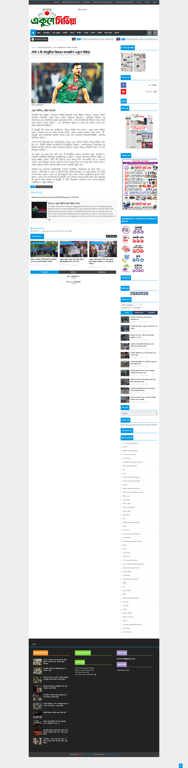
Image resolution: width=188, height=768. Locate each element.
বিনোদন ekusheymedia (131, 477)
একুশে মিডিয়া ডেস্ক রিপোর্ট (130, 579)
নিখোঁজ (125, 609)
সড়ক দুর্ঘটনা (126, 500)
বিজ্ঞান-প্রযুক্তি (127, 613)
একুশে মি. (147, 2)
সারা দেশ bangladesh (130, 443)
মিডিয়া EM (126, 496)
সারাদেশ (72, 33)
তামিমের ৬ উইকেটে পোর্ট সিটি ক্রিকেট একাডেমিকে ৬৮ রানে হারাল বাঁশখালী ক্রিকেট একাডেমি (43, 260)
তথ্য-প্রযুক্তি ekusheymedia (133, 564)
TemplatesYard (88, 754)
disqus (73, 272)
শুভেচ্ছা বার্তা (126, 575)
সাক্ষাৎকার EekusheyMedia (132, 625)
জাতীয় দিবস (126, 556)
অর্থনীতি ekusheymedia (131, 522)
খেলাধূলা (86, 33)
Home (57, 2)
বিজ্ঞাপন (125, 621)
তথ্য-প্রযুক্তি (56, 33)
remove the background (124, 2)
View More (112, 236)
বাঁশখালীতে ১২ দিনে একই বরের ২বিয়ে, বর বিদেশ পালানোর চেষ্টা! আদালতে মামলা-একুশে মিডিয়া (55, 741)
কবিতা (124, 545)
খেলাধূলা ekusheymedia (44, 47)
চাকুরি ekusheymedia (131, 598)
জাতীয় (38, 33)
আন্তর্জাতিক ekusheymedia (133, 462)
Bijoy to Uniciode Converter (102, 2)
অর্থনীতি (79, 33)
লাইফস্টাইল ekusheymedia (132, 541)
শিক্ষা (124, 519)
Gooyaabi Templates (111, 754)
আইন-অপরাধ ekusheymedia (133, 492)
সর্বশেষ (127, 313)
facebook (86, 2)
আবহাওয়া (125, 602)
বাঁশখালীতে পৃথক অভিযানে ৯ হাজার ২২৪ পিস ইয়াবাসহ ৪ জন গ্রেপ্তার (121, 39)
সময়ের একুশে (127, 504)
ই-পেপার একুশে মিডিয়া (129, 454)
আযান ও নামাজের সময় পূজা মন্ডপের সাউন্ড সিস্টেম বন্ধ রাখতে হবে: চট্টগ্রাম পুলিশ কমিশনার (55, 662)
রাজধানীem (126, 515)
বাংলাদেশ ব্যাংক (127, 632)
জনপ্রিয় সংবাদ (139, 313)
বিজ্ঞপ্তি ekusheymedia (131, 488)
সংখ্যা (154, 2)
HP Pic (139, 2)
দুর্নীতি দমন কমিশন (128, 617)
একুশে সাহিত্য (127, 591)
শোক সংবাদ (126, 530)
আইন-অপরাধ (108, 33)
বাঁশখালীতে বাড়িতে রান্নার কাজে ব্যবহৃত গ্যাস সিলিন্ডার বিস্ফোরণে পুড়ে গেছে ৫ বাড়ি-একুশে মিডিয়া (55, 732)
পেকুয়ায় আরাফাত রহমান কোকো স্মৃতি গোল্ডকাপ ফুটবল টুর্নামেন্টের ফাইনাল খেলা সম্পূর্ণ (72, 260)
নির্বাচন (125, 526)
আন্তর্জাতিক (46, 33)
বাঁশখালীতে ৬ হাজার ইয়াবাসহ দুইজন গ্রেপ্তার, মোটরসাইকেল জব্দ (75, 39)
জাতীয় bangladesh (130, 466)
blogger (44, 272)
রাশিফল (93, 33)
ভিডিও (125, 594)
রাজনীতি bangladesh (130, 451)
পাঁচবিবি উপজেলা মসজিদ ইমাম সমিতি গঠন (54, 712)
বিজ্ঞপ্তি (100, 33)
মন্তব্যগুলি (151, 313)
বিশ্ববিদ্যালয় (127, 538)
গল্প (124, 587)
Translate (137, 308)
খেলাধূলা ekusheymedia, (66, 57)
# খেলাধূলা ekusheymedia (44, 187)
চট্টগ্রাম (56, 39)
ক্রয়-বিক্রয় (126, 628)
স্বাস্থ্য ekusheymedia (131, 568)
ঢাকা (124, 470)
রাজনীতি (65, 33)
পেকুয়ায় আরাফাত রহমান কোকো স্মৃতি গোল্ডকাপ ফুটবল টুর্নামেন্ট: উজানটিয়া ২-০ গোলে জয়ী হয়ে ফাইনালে (101, 261)
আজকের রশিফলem (129, 507)
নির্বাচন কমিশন (127, 511)
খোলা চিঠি (126, 606)
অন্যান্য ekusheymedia (131, 534)
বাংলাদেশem (127, 458)
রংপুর (124, 473)
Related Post (37, 236)
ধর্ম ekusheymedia (130, 560)
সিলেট (124, 549)
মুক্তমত (117, 33)
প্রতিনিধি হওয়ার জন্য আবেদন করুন (71, 2)
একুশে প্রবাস (127, 553)
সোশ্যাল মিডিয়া (127, 572)
